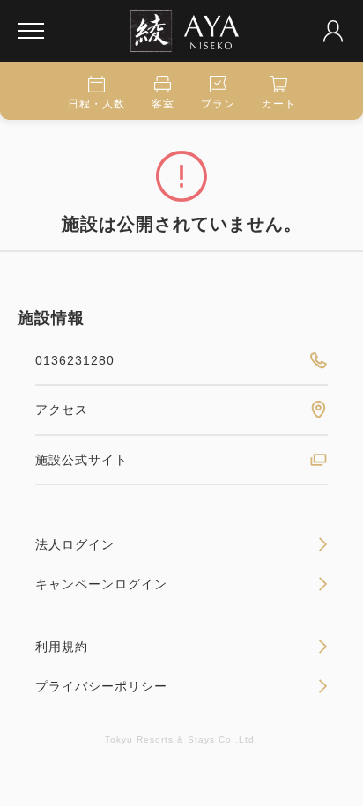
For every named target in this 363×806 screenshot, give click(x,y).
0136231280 (75, 360)
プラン (218, 104)
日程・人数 (96, 104)
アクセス (61, 410)
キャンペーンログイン (101, 584)
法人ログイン (75, 544)
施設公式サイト (81, 460)
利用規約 (61, 647)
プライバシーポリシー (101, 686)
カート (279, 104)
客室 (163, 104)
